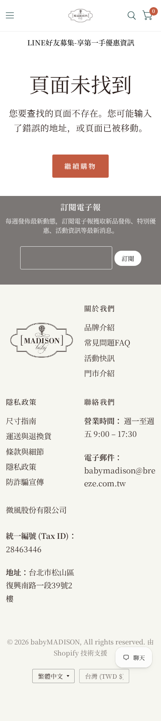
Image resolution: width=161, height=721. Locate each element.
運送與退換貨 (28, 435)
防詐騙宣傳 (25, 481)
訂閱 (128, 258)
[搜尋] (131, 15)
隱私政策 (21, 466)
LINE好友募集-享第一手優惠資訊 (80, 42)
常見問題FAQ (107, 342)
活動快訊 (99, 357)
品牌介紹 (99, 327)
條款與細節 (25, 451)
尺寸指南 (21, 420)
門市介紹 (99, 373)
